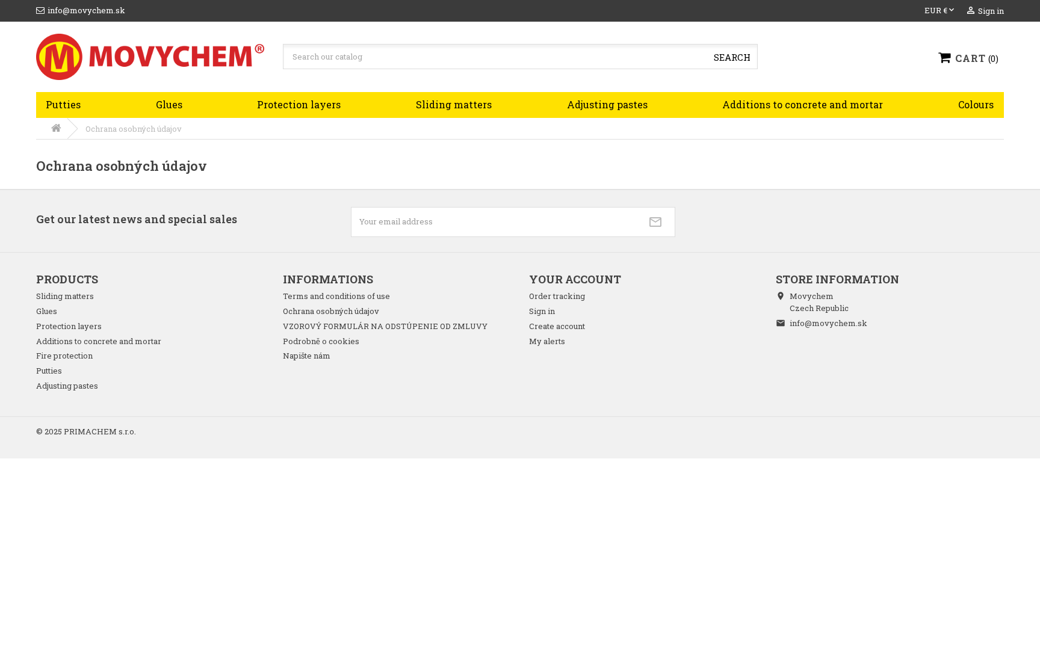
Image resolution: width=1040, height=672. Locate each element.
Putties (63, 104)
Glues (169, 104)
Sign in (542, 311)
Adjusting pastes (607, 104)
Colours (976, 104)
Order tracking (557, 296)
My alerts (547, 341)
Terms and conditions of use (336, 296)
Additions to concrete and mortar (802, 104)
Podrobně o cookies (321, 341)
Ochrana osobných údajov (331, 311)
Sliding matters (454, 104)
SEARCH (732, 57)
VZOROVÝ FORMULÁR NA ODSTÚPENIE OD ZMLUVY (385, 326)
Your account (575, 279)
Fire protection (64, 355)
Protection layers (299, 104)
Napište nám (306, 355)
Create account (557, 326)
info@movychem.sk (828, 323)
